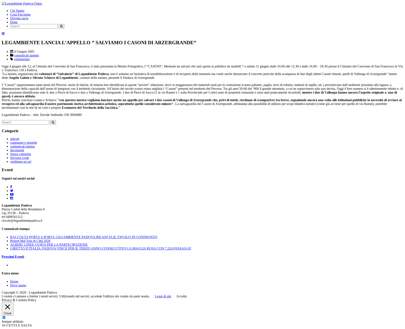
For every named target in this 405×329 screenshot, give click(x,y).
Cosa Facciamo (20, 14)
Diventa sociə (19, 18)
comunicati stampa (26, 55)
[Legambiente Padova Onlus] (22, 3)
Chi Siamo (17, 10)
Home (14, 281)
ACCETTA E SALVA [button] (17, 325)
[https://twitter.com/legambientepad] (11, 190)
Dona (14, 22)
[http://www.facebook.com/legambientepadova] (11, 187)
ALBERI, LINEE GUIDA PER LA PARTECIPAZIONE (49, 244)
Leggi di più (163, 296)
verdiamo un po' (21, 161)
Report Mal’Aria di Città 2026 (30, 241)
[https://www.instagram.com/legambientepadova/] (11, 198)
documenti (17, 150)
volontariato (22, 59)
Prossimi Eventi (13, 256)
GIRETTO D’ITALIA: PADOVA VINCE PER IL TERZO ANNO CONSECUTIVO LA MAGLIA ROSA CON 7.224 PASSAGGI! (100, 248)
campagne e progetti (23, 142)
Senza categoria (20, 154)
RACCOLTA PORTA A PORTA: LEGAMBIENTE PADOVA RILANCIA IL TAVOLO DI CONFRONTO (83, 237)
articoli (14, 139)
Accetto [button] (181, 296)
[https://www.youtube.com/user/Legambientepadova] (12, 194)
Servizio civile (19, 158)
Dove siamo (18, 285)
